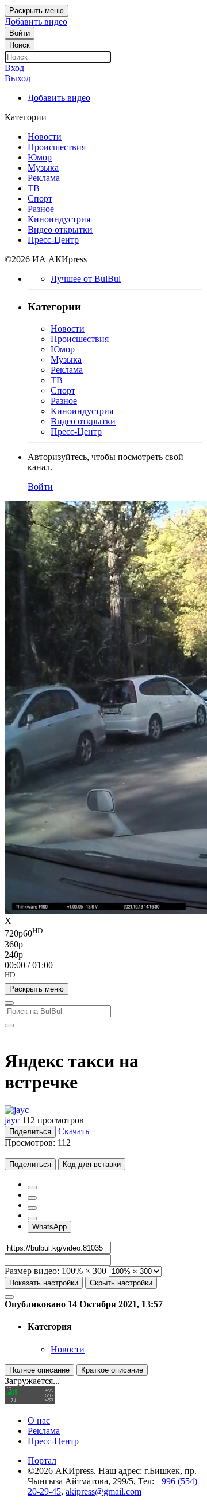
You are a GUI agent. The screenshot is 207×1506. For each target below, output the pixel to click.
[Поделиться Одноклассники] (32, 1208)
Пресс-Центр (53, 1441)
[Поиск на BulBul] (9, 1003)
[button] (103, 976)
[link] (19, 33)
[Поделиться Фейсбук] (32, 1187)
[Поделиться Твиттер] (32, 1198)
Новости (68, 1349)
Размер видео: (32, 1271)
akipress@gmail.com (103, 1491)
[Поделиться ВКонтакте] (32, 1218)
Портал (42, 1460)
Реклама (44, 1431)
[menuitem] (103, 932)
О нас (39, 1420)
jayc (12, 1120)
